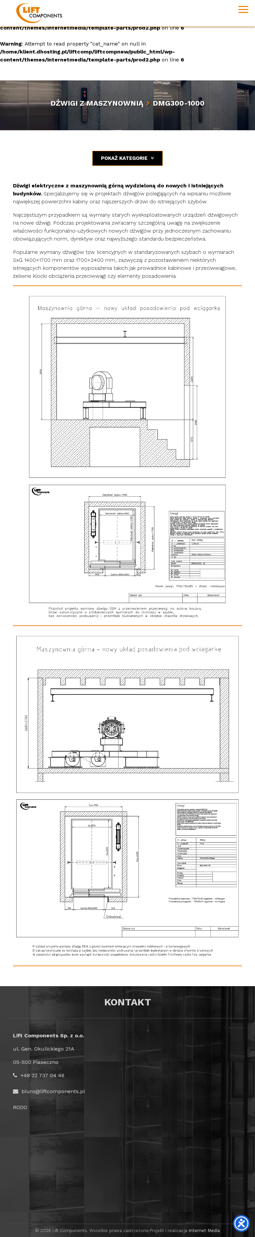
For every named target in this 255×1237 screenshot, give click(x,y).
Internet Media (204, 1230)
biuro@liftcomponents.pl (53, 1091)
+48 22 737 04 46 (42, 1075)
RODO (20, 1107)
